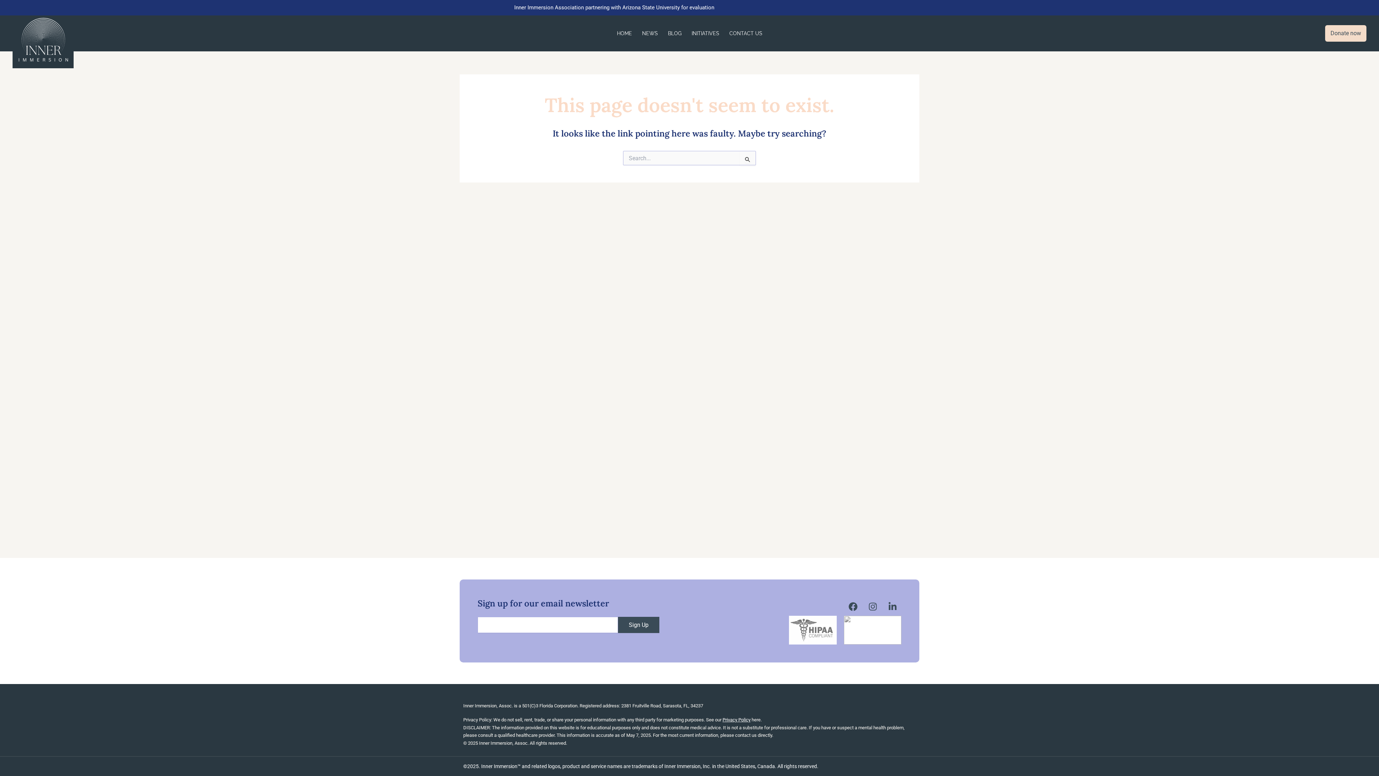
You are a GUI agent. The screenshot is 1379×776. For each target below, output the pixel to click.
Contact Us (745, 33)
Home (624, 33)
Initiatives (705, 33)
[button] (1345, 33)
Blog (675, 33)
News (650, 33)
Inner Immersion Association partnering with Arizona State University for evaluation (614, 7)
